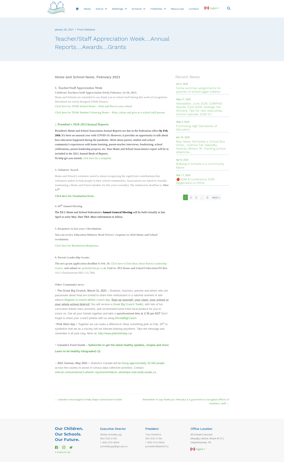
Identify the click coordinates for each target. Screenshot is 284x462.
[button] (228, 8)
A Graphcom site (63, 452)
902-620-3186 (108, 438)
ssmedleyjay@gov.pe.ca (113, 446)
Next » (216, 197)
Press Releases (86, 29)
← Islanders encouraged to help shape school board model (88, 399)
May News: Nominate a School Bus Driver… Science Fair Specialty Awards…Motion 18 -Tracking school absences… (200, 147)
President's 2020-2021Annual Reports (83, 124)
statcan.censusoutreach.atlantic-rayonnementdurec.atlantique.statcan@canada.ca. (106, 372)
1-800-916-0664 (109, 442)
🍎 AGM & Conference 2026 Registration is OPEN (195, 181)
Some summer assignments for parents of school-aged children (198, 89)
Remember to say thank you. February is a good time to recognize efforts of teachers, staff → (185, 401)
